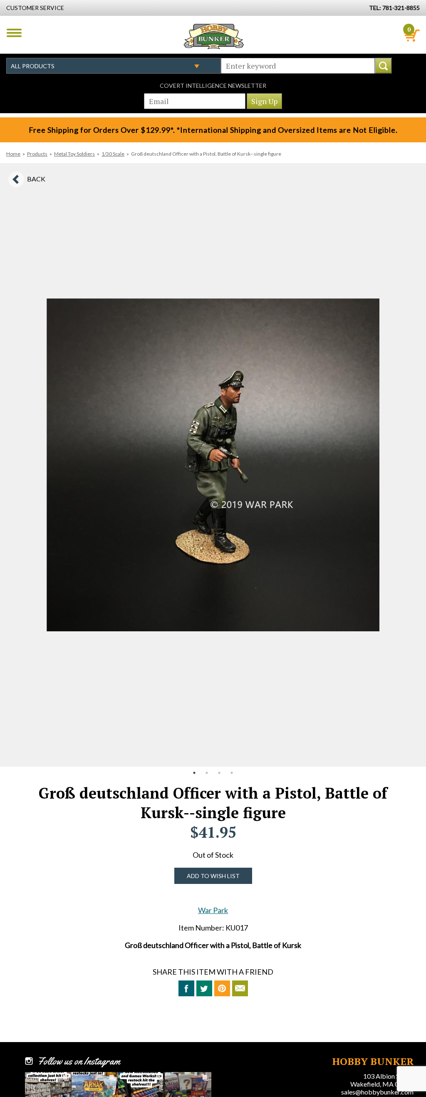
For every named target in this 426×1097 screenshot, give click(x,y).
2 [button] (207, 773)
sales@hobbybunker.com (377, 1092)
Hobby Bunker (213, 36)
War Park (213, 910)
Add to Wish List (213, 875)
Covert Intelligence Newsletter (213, 85)
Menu (14, 33)
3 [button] (219, 773)
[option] (213, 465)
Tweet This (204, 988)
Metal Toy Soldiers (74, 154)
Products (37, 154)
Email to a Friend (240, 988)
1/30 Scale (113, 154)
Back (36, 179)
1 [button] (194, 773)
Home (13, 154)
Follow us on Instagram (78, 1061)
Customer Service (35, 7)
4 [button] (232, 773)
